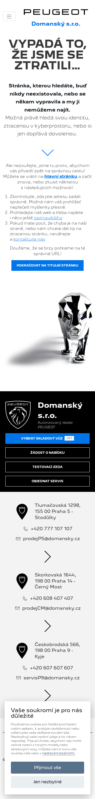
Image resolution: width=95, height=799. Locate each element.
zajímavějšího (48, 217)
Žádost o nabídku (47, 453)
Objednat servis (47, 481)
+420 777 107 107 (51, 528)
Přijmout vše (47, 767)
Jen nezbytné (47, 781)
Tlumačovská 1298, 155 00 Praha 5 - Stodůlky (58, 511)
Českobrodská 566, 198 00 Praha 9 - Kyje (57, 650)
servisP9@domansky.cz (52, 677)
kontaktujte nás (29, 239)
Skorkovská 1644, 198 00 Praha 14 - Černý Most (55, 580)
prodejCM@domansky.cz (51, 608)
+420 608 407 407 (51, 598)
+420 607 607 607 (51, 667)
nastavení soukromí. (58, 753)
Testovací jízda (47, 467)
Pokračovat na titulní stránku (47, 265)
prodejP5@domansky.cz (51, 538)
